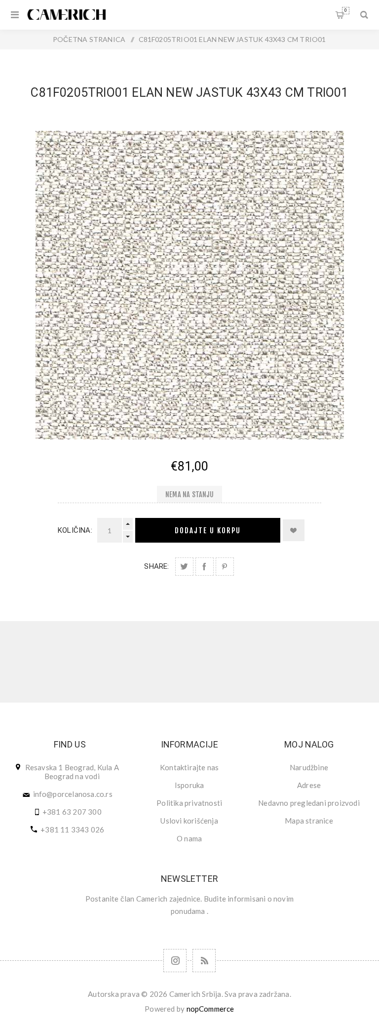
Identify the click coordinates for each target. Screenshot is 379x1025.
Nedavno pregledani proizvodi (309, 802)
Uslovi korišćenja (189, 820)
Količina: (75, 530)
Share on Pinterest (225, 566)
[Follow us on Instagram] (175, 960)
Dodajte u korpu (208, 530)
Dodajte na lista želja (293, 530)
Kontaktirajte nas (189, 767)
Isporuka (189, 785)
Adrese (309, 785)
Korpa (345, 10)
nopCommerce (210, 1008)
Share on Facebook (204, 566)
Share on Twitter (184, 566)
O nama (189, 838)
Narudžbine (309, 767)
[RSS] (204, 960)
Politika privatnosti (189, 802)
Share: (156, 566)
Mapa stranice (309, 820)
